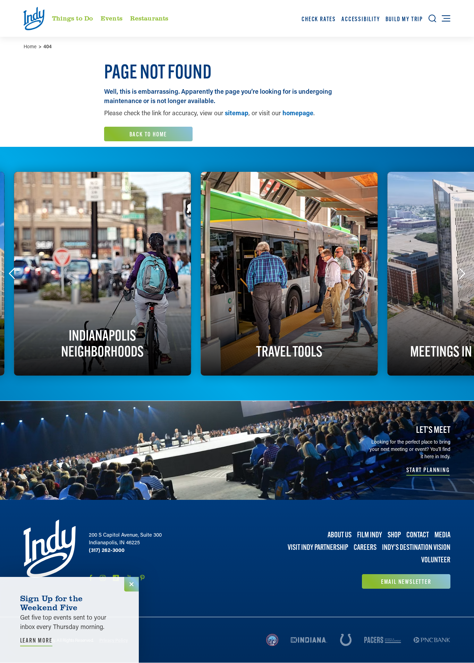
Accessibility (360, 19)
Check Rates (319, 19)
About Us (340, 534)
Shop (394, 534)
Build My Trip (404, 19)
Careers (365, 547)
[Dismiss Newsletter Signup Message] (131, 584)
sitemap (236, 113)
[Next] (462, 273)
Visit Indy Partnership (318, 547)
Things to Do (72, 18)
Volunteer (435, 560)
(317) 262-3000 (107, 549)
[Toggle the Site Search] (432, 18)
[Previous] (11, 273)
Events (111, 18)
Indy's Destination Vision (416, 547)
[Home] (50, 554)
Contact (417, 534)
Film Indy (369, 534)
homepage (297, 113)
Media (442, 534)
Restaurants (149, 18)
